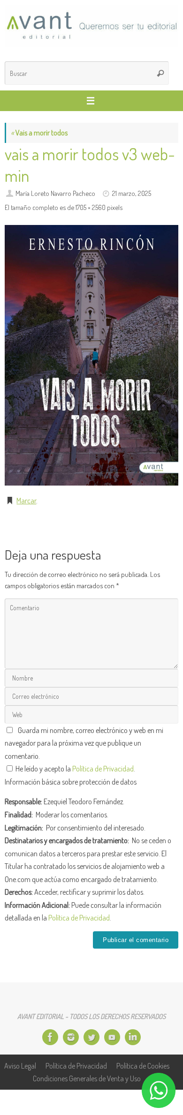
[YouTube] (112, 1037)
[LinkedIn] (133, 1037)
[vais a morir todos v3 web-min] (91, 355)
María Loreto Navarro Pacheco (55, 193)
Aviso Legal (20, 1065)
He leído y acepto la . (74, 768)
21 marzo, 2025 (131, 193)
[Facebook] (50, 1037)
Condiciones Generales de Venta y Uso (87, 1078)
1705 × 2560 (91, 207)
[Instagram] (71, 1037)
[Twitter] (91, 1037)
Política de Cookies (142, 1065)
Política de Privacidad (103, 768)
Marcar (26, 500)
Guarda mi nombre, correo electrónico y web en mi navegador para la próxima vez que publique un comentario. (84, 743)
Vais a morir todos (39, 132)
